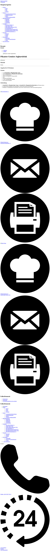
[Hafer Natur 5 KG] (3, 243)
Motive (6, 16)
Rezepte (5, 32)
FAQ (6, 10)
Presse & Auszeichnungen (10, 39)
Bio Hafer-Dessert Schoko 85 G (11, 29)
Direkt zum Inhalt (3, 1)
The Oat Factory (6, 41)
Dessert (6, 34)
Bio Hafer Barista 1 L (9, 24)
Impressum (5, 400)
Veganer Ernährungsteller (10, 17)
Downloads (5, 37)
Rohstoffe (7, 19)
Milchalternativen (6, 18)
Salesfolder (7, 38)
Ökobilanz (7, 21)
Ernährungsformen (9, 15)
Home (4, 7)
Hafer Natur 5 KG (8, 26)
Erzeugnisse (7, 22)
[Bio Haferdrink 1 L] (4, 91)
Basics (4, 12)
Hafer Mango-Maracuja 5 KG (11, 27)
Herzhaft (7, 33)
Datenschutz (5, 399)
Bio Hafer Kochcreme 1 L (10, 31)
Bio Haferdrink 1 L (9, 28)
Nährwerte (7, 20)
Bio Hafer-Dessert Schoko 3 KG (11, 30)
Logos (6, 40)
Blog (6, 9)
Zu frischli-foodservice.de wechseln (10, 401)
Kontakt (6, 11)
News (6, 8)
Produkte (5, 23)
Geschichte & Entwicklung (10, 13)
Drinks (6, 35)
